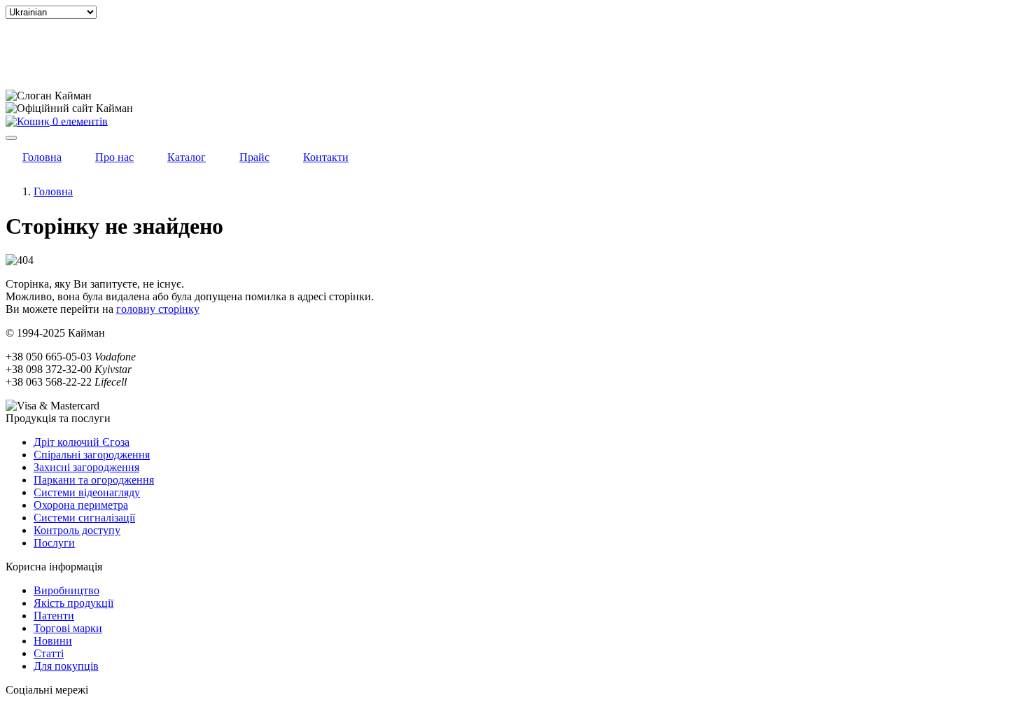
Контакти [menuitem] (326, 157)
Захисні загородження (86, 467)
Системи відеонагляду (87, 492)
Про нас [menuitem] (114, 157)
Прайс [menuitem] (254, 157)
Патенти (54, 616)
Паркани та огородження (94, 480)
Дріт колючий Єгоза (82, 442)
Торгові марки (68, 628)
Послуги (54, 543)
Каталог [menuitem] (186, 157)
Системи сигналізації (84, 518)
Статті (49, 653)
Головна (53, 191)
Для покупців (66, 666)
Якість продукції (73, 603)
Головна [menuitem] (42, 157)
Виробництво (66, 590)
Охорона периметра (81, 505)
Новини (53, 641)
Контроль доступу (77, 530)
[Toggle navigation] (11, 138)
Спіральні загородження (92, 455)
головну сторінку (158, 309)
